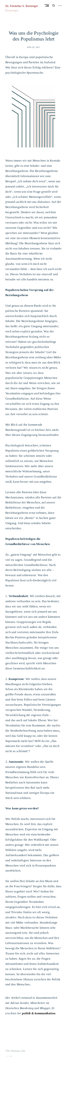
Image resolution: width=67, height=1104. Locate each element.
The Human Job (15, 1050)
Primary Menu (47, 5)
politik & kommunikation (38, 1013)
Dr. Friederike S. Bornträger (21, 6)
